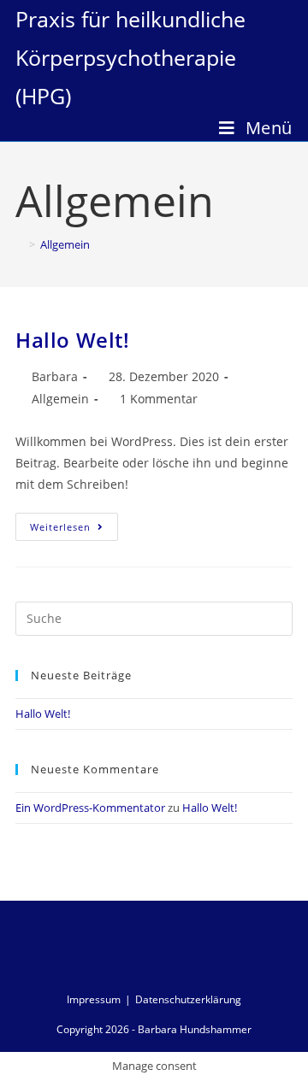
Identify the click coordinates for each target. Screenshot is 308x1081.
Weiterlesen (60, 526)
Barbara (55, 376)
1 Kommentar (159, 399)
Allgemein (60, 399)
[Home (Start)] (19, 244)
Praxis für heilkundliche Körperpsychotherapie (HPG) (130, 57)
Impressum (94, 999)
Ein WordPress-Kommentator (90, 807)
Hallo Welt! (72, 340)
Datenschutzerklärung (188, 999)
